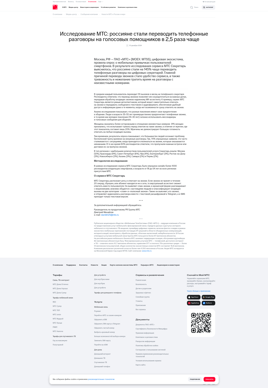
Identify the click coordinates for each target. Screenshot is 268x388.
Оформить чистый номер (104, 328)
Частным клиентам (59, 2)
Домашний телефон (102, 366)
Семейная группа (142, 297)
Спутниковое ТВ (100, 362)
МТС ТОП (56, 310)
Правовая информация (145, 333)
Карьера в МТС (147, 265)
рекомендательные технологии (101, 379)
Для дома (98, 350)
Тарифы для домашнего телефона (107, 293)
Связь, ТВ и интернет (61, 280)
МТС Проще (57, 323)
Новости (94, 265)
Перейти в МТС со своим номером (108, 315)
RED (54, 302)
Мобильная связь (101, 307)
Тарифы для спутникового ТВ (64, 336)
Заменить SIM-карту (102, 340)
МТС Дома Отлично (60, 284)
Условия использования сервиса (148, 360)
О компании (92, 2)
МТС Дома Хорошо (60, 288)
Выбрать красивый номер (104, 332)
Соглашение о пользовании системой (150, 350)
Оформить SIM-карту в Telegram (107, 324)
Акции (104, 265)
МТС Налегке (58, 331)
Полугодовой (58, 345)
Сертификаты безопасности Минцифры (151, 329)
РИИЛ (55, 327)
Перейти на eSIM (101, 345)
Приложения (141, 305)
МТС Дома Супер (59, 293)
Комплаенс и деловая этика (147, 337)
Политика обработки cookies (147, 345)
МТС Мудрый (58, 319)
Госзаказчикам (81, 2)
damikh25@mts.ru (110, 214)
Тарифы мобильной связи (63, 298)
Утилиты (139, 301)
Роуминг (97, 311)
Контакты (83, 265)
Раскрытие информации (145, 341)
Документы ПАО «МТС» (145, 324)
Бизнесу (71, 2)
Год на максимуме (60, 340)
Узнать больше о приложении (198, 291)
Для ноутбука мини (101, 279)
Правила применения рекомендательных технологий (152, 355)
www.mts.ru (147, 251)
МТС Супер (57, 306)
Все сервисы (141, 309)
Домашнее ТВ (99, 358)
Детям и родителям (143, 288)
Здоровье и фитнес (143, 293)
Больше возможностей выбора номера (109, 336)
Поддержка (71, 265)
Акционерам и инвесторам (168, 265)
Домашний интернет (102, 354)
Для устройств (100, 275)
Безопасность (141, 284)
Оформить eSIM (100, 319)
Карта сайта (140, 365)
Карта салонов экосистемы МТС (123, 265)
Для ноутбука (99, 283)
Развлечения (141, 280)
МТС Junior (57, 314)
